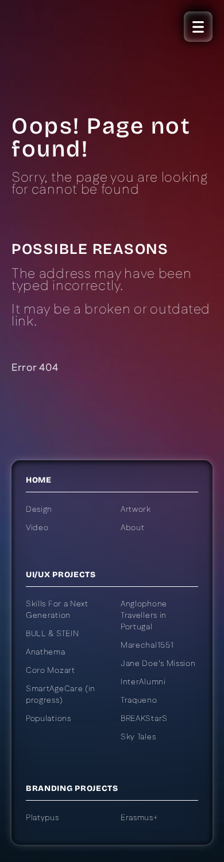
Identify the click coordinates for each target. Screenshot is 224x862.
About (133, 528)
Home (39, 480)
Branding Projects (72, 788)
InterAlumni (143, 682)
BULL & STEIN (52, 634)
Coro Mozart (50, 670)
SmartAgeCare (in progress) (60, 694)
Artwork (136, 509)
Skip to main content (64, 144)
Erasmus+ (140, 818)
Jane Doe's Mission (158, 663)
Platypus (42, 818)
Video (37, 528)
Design (39, 509)
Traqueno (139, 700)
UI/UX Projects (61, 574)
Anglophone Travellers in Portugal (144, 615)
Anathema (45, 652)
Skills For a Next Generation (57, 609)
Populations (48, 718)
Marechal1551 (147, 645)
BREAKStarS (144, 718)
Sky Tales (138, 737)
